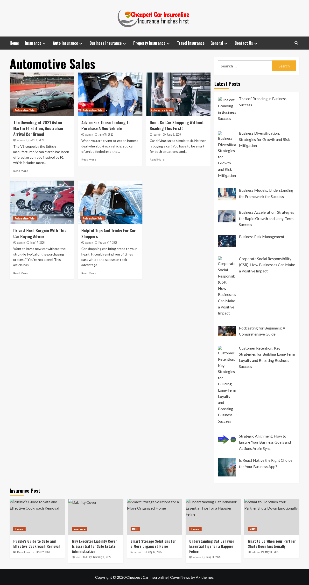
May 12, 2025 (155, 552)
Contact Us (244, 43)
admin (21, 140)
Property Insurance (149, 43)
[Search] (296, 42)
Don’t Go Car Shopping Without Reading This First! (177, 125)
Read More (20, 171)
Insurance (33, 43)
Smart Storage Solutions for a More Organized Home (153, 543)
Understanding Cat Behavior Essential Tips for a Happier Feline (211, 546)
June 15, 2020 (105, 134)
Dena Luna (23, 552)
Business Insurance (106, 43)
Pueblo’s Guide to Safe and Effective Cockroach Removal (36, 543)
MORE (135, 529)
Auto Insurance (65, 43)
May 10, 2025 (213, 557)
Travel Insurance (190, 43)
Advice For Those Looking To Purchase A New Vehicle (106, 125)
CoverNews (180, 577)
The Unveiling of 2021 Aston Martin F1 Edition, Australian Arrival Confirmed (38, 128)
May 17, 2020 (37, 242)
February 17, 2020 (108, 242)
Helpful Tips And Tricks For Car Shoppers (108, 233)
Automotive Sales (25, 110)
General (217, 43)
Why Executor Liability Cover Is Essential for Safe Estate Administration (94, 546)
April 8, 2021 (37, 140)
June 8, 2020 (174, 134)
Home (14, 43)
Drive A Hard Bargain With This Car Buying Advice (39, 233)
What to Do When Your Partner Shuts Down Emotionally (272, 543)
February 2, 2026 (102, 557)
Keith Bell (82, 557)
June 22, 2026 (42, 552)
